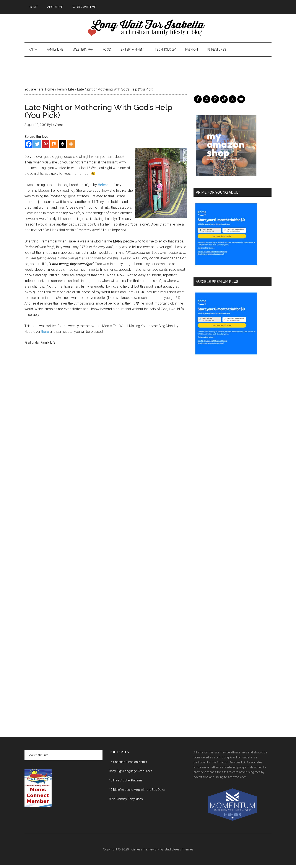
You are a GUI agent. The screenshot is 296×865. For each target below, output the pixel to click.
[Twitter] (37, 144)
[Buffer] (62, 144)
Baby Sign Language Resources (130, 771)
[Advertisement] (148, 66)
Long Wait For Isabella (148, 28)
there (45, 332)
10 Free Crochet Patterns (126, 780)
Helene (103, 185)
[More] (71, 144)
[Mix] (54, 144)
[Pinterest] (45, 144)
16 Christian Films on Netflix (128, 762)
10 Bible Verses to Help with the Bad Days (137, 789)
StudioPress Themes (178, 849)
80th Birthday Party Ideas (126, 799)
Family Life (48, 342)
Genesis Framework (145, 849)
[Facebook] (29, 144)
